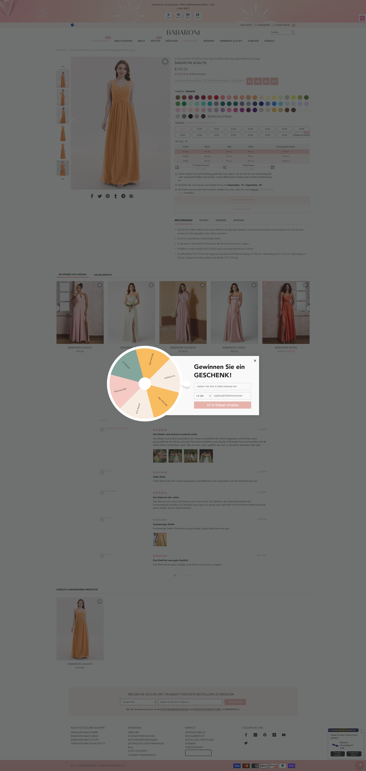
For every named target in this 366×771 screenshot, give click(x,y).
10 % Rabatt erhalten (223, 405)
